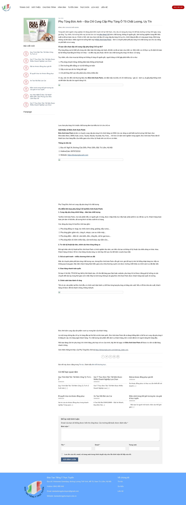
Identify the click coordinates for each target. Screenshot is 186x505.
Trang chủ (25, 7)
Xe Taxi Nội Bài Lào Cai (38, 80)
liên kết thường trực (99, 364)
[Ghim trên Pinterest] (114, 356)
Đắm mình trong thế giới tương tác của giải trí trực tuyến (42, 88)
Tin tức (61, 18)
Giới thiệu (36, 7)
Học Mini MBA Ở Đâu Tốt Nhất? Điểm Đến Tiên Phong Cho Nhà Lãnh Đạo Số (41, 96)
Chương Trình (49, 7)
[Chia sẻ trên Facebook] (103, 356)
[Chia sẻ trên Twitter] (106, 356)
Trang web (133, 445)
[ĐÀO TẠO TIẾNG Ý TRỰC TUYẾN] (9, 7)
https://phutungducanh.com (78, 155)
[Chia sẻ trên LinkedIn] (118, 356)
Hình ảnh (62, 7)
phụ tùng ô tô (104, 34)
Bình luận (65, 426)
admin (77, 27)
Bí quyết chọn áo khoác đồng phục (42, 73)
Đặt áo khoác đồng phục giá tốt (40, 66)
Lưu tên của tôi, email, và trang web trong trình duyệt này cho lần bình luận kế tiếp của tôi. (97, 454)
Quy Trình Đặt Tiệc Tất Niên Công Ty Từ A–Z (41, 53)
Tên (63, 445)
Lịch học (95, 7)
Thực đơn (84, 7)
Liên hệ (104, 7)
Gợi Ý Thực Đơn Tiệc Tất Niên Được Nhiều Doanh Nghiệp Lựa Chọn (42, 60)
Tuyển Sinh (73, 7)
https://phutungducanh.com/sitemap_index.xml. (111, 350)
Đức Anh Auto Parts (103, 40)
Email (97, 445)
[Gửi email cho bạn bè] (110, 356)
